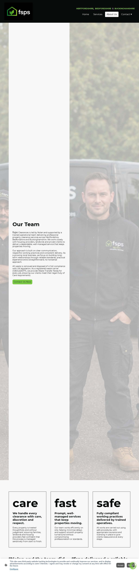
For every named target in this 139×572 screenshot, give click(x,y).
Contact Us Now (22, 282)
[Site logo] (18, 11)
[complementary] (133, 566)
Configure (14, 569)
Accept (120, 565)
